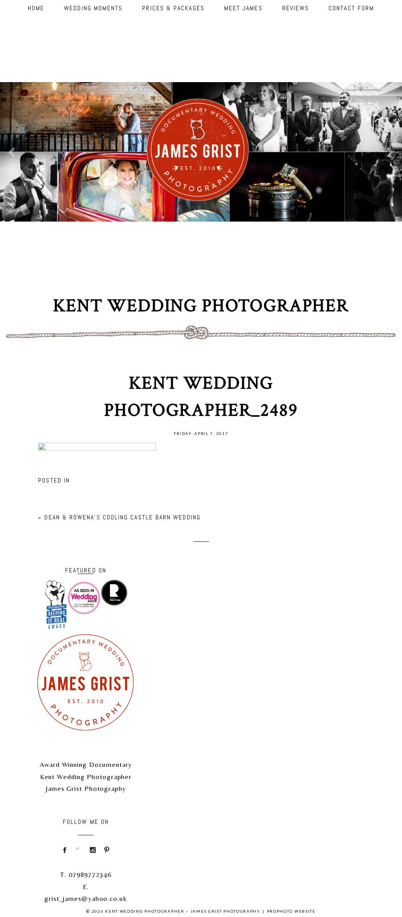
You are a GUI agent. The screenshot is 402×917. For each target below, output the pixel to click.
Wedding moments (93, 8)
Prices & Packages (173, 8)
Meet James (243, 8)
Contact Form (351, 8)
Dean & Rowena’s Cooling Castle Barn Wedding (122, 517)
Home (36, 8)
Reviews (295, 8)
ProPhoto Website (291, 911)
